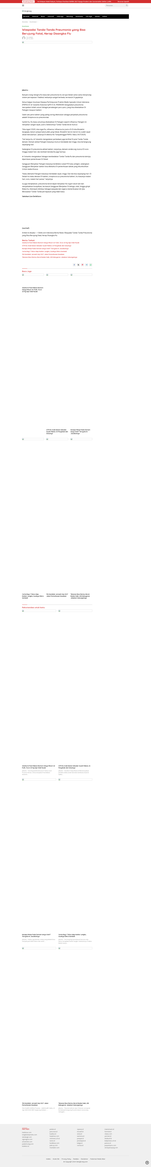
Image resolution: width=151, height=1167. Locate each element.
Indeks (48, 1159)
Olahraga (60, 16)
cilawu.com (108, 1134)
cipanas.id (80, 1129)
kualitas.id (53, 1134)
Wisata (97, 16)
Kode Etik (56, 1159)
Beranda (26, 16)
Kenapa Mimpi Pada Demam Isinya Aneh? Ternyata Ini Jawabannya (45, 248)
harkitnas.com (26, 1132)
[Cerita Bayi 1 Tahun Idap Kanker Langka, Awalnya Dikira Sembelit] (33, 515)
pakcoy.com (54, 1145)
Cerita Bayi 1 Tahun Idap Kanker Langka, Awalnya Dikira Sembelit (44, 251)
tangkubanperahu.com (29, 1135)
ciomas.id (80, 1145)
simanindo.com (27, 1142)
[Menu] (23, 5)
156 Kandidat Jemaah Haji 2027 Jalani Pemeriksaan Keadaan (43, 254)
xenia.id (79, 1134)
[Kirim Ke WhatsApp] (90, 264)
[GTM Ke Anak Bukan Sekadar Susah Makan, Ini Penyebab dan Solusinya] (57, 351)
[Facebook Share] (74, 264)
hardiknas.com (54, 1143)
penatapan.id (81, 1141)
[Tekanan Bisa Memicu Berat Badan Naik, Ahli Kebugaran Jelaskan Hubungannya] (81, 515)
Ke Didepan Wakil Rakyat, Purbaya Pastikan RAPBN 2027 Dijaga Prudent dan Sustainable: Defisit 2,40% (52, 1)
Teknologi (69, 16)
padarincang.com (27, 1144)
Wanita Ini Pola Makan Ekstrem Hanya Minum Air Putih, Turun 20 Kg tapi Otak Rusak (50, 243)
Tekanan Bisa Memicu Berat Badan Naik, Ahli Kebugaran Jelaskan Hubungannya (49, 257)
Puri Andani (29, 37)
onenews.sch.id (55, 1138)
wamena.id (80, 1136)
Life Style (89, 16)
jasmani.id (108, 1136)
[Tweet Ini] (78, 264)
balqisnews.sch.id (110, 1141)
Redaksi (76, 1159)
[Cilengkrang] (26, 11)
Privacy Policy (66, 1159)
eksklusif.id (108, 1138)
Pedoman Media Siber (97, 1159)
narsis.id (52, 1141)
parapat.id (80, 1138)
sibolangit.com (27, 1137)
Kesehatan (79, 16)
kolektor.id (25, 1146)
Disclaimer (84, 1159)
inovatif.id (80, 1132)
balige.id (79, 1143)
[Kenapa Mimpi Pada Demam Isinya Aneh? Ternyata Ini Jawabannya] (81, 351)
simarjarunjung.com (111, 1148)
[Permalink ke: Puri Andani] (23, 38)
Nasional (35, 16)
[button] (127, 5)
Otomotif (51, 16)
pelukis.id (53, 1129)
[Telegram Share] (86, 264)
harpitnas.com (54, 1136)
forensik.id (108, 1132)
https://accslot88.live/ (102, 22)
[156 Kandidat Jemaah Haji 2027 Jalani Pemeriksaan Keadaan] (57, 515)
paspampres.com (110, 1145)
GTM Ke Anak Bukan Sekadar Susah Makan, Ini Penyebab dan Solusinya (46, 246)
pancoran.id (53, 1132)
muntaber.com (54, 1148)
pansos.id (108, 1143)
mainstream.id (109, 1129)
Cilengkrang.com (82, 1162)
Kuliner (105, 16)
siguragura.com (27, 1139)
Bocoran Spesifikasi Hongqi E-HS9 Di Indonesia (112, 1)
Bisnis (43, 16)
